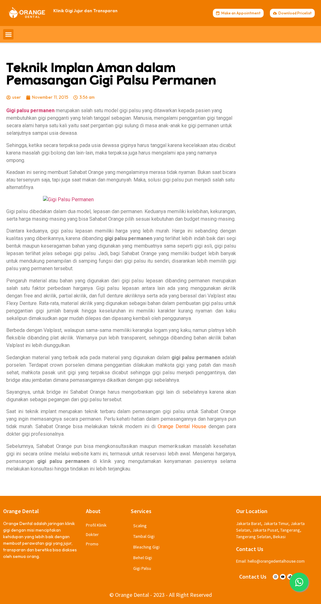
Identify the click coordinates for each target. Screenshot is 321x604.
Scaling (140, 525)
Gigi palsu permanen (30, 110)
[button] (8, 34)
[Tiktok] (290, 577)
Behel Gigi (142, 557)
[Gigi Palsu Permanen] (121, 199)
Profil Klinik (96, 525)
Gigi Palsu (142, 568)
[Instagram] (275, 577)
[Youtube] (283, 577)
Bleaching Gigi (146, 547)
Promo (92, 544)
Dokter (92, 534)
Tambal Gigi (144, 536)
